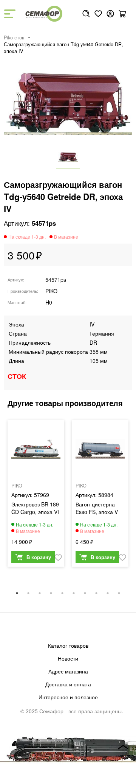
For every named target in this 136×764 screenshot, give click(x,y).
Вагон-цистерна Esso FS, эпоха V (97, 508)
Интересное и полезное (68, 697)
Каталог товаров (68, 645)
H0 (48, 302)
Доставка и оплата (68, 684)
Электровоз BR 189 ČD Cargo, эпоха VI (35, 508)
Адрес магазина (68, 671)
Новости (68, 658)
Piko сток (14, 37)
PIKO (51, 291)
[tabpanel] (36, 495)
